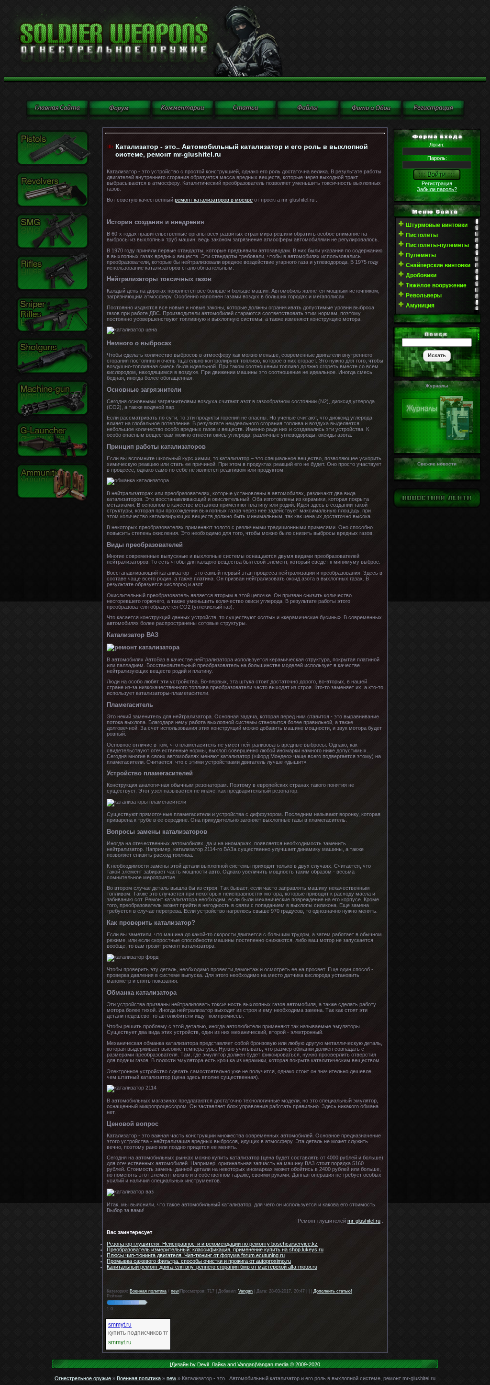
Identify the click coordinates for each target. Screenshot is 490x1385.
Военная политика (148, 1291)
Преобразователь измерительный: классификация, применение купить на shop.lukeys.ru (215, 1249)
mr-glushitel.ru (363, 1221)
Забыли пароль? (437, 189)
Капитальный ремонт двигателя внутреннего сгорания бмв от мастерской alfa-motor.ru (212, 1267)
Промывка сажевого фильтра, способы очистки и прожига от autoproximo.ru (199, 1261)
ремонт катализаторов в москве (214, 200)
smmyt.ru (120, 1324)
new (175, 1291)
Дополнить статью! (332, 1291)
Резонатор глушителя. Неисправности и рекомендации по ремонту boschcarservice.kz (212, 1244)
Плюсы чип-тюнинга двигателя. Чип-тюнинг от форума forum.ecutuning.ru (196, 1255)
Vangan (245, 1291)
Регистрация (437, 183)
